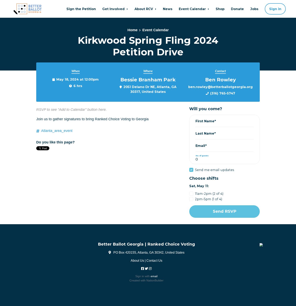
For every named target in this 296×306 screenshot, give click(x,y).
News (167, 9)
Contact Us (154, 260)
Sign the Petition (81, 9)
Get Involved (114, 9)
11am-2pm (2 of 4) (209, 194)
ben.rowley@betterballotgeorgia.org (220, 87)
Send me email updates (214, 170)
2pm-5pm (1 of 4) (208, 199)
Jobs (254, 9)
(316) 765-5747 (222, 93)
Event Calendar (193, 9)
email (154, 276)
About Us (137, 260)
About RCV (144, 9)
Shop (220, 9)
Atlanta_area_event (56, 131)
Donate (237, 9)
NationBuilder (155, 280)
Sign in (275, 9)
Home (132, 30)
